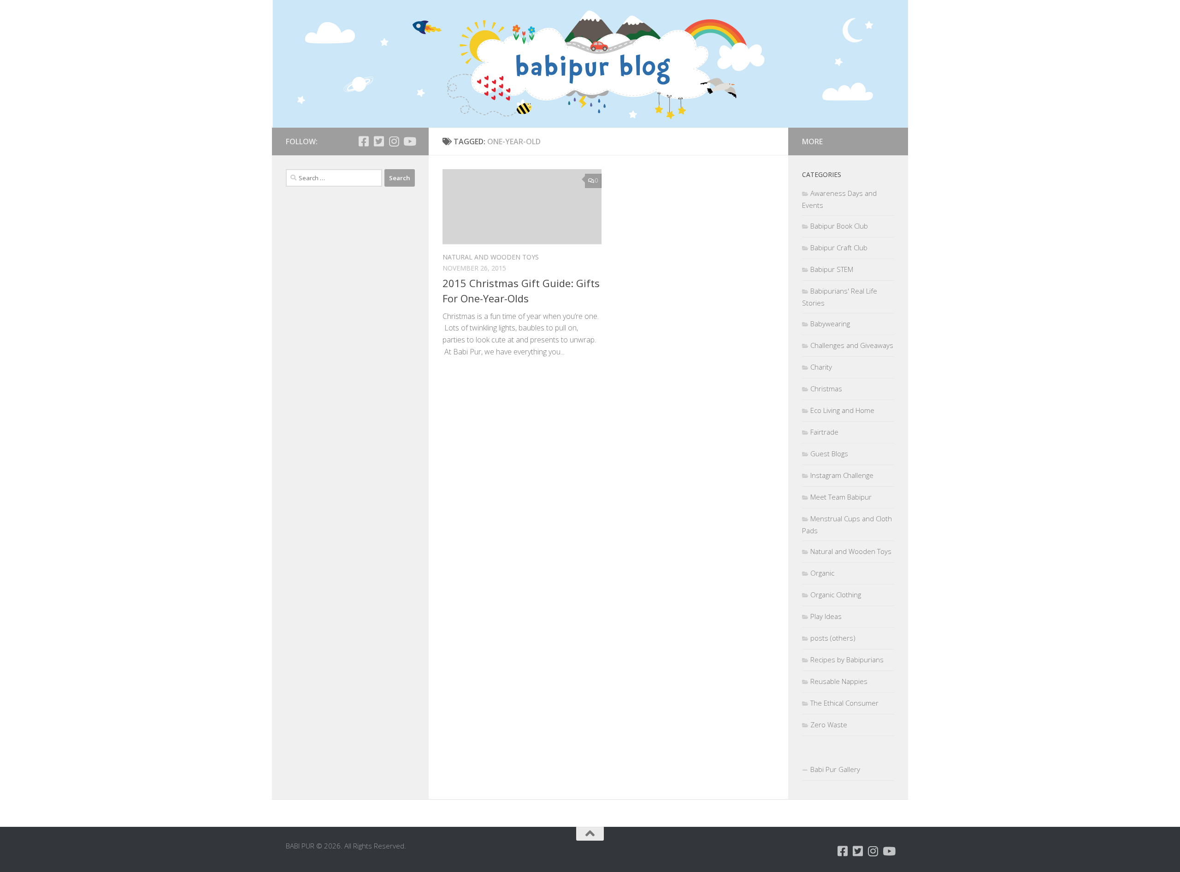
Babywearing (830, 323)
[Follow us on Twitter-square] (378, 141)
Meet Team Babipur (841, 496)
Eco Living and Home (842, 410)
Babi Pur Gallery (835, 769)
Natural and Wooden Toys (490, 257)
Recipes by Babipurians (847, 659)
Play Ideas (826, 616)
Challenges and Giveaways (851, 345)
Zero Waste (828, 724)
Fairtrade (824, 431)
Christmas (826, 388)
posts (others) (833, 637)
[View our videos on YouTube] (409, 141)
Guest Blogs (829, 453)
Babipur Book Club (839, 225)
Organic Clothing (835, 594)
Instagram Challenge (841, 475)
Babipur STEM (831, 269)
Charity (821, 366)
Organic (822, 572)
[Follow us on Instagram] (394, 141)
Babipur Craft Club (838, 247)
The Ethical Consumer (844, 702)
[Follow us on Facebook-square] (363, 141)
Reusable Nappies (838, 681)
